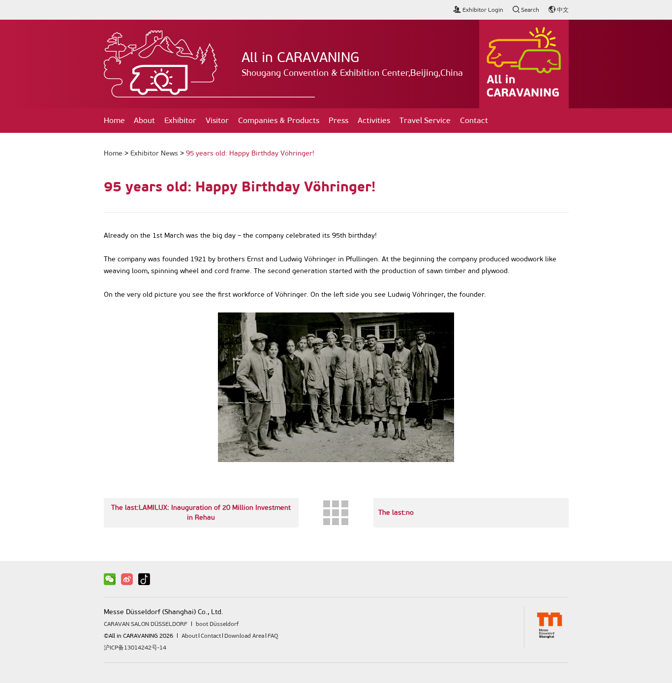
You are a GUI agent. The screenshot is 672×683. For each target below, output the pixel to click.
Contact (474, 120)
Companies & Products (278, 120)
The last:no (396, 512)
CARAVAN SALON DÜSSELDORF (145, 624)
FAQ (273, 635)
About (144, 120)
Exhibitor (180, 120)
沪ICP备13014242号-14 (135, 647)
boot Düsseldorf (217, 624)
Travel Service (425, 120)
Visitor (217, 120)
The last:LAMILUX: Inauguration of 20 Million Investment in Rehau (201, 512)
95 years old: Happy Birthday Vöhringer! (250, 153)
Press (338, 120)
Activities (374, 120)
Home (114, 120)
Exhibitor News (154, 153)
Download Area (244, 635)
